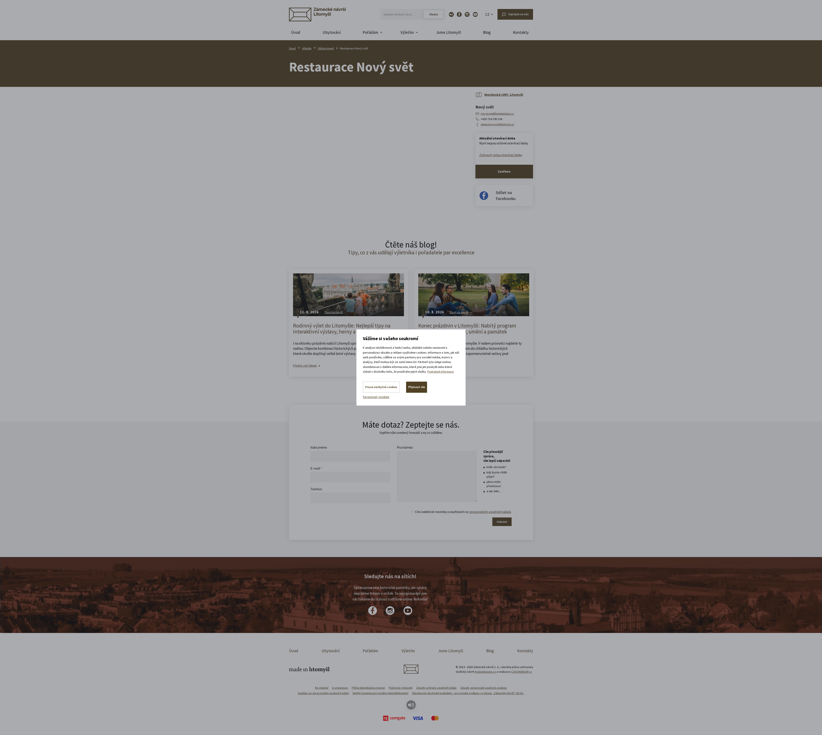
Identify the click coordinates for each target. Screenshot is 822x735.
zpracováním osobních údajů (490, 512)
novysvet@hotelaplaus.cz (497, 114)
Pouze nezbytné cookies (381, 387)
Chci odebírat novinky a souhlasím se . (463, 512)
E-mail (316, 468)
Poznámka (405, 447)
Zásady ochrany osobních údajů (436, 688)
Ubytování (332, 32)
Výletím (306, 48)
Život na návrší (334, 312)
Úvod (295, 32)
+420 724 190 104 (491, 119)
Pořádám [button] (370, 32)
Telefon (316, 489)
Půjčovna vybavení (400, 688)
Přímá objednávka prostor (368, 688)
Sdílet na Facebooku (505, 195)
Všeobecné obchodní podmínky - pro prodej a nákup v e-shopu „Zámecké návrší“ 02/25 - (468, 693)
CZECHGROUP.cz (521, 672)
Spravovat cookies (376, 397)
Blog (487, 32)
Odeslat (502, 522)
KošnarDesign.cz (485, 672)
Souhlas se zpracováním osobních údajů (323, 693)
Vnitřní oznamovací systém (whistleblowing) (380, 693)
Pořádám (370, 650)
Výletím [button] (407, 32)
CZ (487, 14)
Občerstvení (326, 48)
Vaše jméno (318, 447)
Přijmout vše (416, 387)
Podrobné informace (440, 371)
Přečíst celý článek (305, 366)
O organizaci (340, 688)
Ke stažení (321, 688)
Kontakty (521, 32)
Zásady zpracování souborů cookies (483, 688)
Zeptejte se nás (518, 14)
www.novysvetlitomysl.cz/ (497, 124)
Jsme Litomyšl (448, 32)
